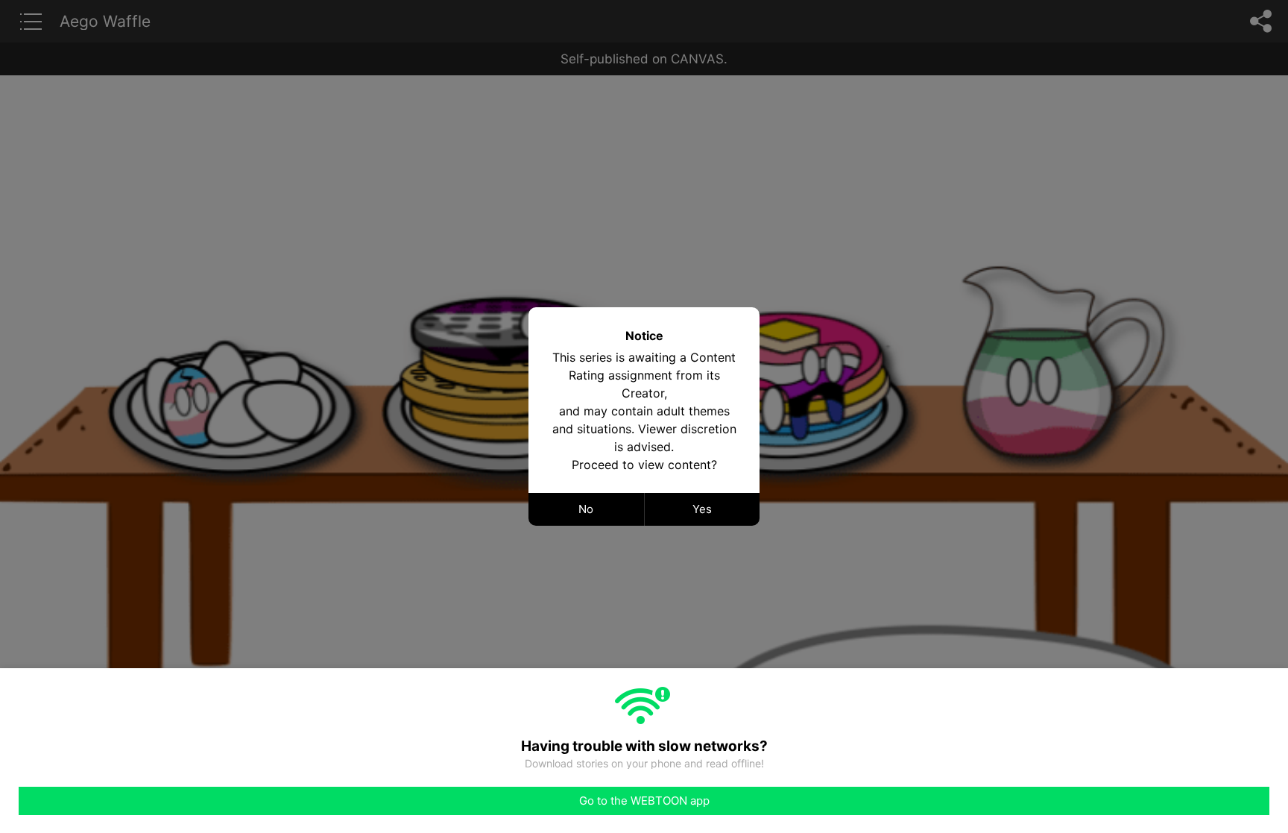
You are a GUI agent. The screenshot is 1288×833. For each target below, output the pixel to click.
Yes (702, 509)
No (585, 509)
